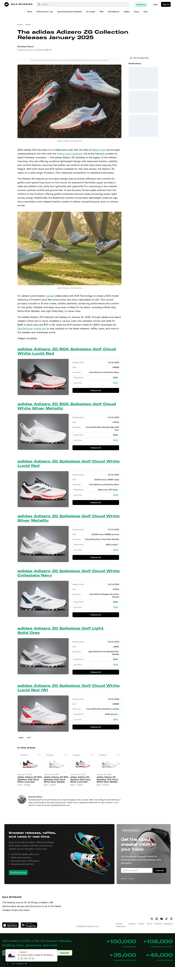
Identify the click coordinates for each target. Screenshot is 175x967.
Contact (132, 923)
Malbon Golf (99, 149)
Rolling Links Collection (69, 153)
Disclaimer (168, 923)
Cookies (157, 923)
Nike (102, 11)
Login (155, 4)
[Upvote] (39, 755)
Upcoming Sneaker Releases (69, 11)
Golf (28, 738)
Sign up (166, 4)
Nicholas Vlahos (25, 46)
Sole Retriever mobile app (32, 328)
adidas (126, 11)
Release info (96, 390)
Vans (145, 11)
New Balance (113, 11)
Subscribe (159, 870)
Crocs (136, 11)
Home (20, 24)
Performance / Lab (45, 11)
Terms (149, 923)
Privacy (141, 923)
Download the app (18, 872)
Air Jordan (90, 11)
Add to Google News (141, 58)
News (29, 11)
